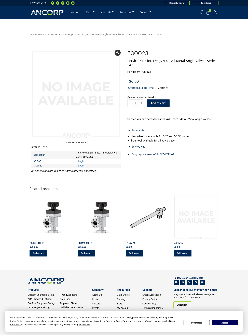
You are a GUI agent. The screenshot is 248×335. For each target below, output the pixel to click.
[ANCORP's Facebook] (195, 282)
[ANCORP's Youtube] (202, 282)
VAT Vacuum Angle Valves (67, 34)
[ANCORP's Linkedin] (176, 282)
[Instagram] (57, 3)
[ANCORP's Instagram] (182, 282)
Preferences (196, 323)
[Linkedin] (52, 3)
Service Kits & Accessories (140, 34)
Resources (123, 289)
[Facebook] (68, 3)
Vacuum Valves (45, 34)
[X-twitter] (62, 3)
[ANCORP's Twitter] (189, 282)
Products (33, 289)
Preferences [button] (84, 325)
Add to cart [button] (38, 253)
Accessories (138, 130)
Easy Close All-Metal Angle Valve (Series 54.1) (104, 34)
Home (33, 34)
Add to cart (158, 103)
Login (81, 161)
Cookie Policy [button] (16, 325)
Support (147, 289)
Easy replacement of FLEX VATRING (152, 154)
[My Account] (215, 12)
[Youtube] (73, 3)
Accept (225, 323)
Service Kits (138, 146)
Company (98, 289)
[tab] (172, 130)
